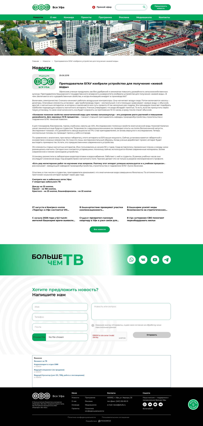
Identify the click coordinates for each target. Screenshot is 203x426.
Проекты (86, 17)
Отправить (152, 335)
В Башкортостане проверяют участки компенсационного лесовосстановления (101, 210)
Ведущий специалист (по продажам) (49, 370)
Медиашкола (144, 17)
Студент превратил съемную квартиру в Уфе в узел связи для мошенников (98, 220)
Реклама (124, 17)
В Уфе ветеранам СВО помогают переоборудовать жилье (145, 219)
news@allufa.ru (119, 405)
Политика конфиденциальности (94, 409)
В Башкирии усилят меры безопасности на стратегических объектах (146, 210)
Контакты (164, 17)
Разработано (92, 421)
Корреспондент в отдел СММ (46, 364)
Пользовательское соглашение (115, 417)
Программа (105, 17)
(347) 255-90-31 (122, 401)
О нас (53, 17)
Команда (69, 17)
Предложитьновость (161, 7)
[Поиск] (143, 7)
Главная (35, 61)
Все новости (100, 229)
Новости (38, 17)
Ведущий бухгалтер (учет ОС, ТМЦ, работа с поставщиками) (59, 375)
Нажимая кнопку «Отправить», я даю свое (128, 326)
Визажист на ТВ (40, 361)
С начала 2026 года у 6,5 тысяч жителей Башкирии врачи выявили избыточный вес (52, 220)
